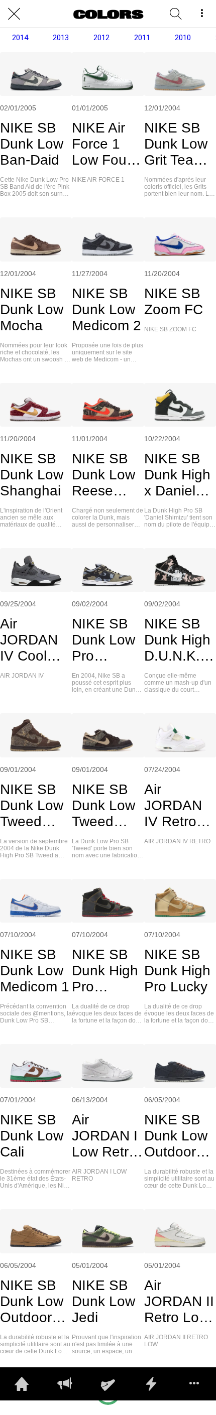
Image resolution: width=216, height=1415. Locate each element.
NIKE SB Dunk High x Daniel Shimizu (177, 475)
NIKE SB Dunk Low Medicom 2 (106, 309)
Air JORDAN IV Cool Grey (29, 640)
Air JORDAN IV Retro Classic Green (173, 806)
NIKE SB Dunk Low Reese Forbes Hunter (103, 475)
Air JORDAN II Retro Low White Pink (179, 1301)
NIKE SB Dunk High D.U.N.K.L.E (178, 640)
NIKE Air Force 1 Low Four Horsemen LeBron (104, 144)
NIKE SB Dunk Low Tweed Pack (31, 806)
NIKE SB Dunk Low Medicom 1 (34, 970)
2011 (142, 37)
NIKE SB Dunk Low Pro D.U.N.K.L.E (106, 640)
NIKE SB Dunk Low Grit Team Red (175, 144)
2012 (101, 37)
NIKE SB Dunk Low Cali (31, 1136)
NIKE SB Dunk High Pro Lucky (177, 970)
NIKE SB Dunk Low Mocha (31, 309)
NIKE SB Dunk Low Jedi (103, 1301)
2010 (183, 37)
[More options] (202, 14)
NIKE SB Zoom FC (173, 301)
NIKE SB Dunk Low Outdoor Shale (31, 1301)
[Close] (14, 14)
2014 (20, 37)
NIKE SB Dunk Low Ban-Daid (31, 144)
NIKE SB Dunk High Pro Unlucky (105, 971)
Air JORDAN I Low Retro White (105, 1136)
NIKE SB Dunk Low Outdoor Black (175, 1136)
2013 (61, 37)
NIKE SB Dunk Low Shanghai (31, 474)
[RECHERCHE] (176, 14)
